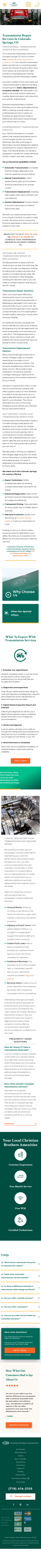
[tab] (20, 1264)
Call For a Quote (20, 761)
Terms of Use (20, 1462)
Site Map (20, 1472)
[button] (4, 4)
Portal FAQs (20, 1482)
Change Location (22, 1496)
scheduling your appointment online (22, 554)
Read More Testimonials (19, 1425)
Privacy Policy (20, 1475)
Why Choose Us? (20, 1453)
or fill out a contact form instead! (17, 1355)
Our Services (20, 1449)
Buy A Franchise (20, 1459)
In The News (20, 1465)
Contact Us (20, 1468)
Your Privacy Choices (19, 1478)
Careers (20, 1456)
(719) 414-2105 (30, 234)
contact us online (20, 237)
